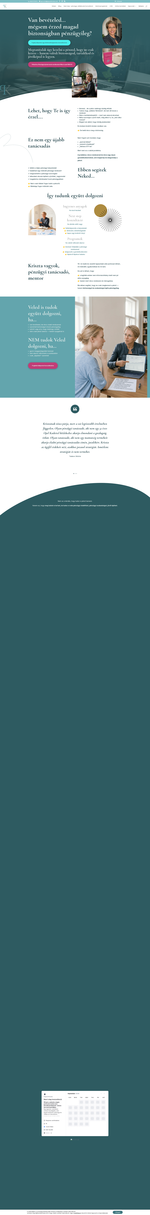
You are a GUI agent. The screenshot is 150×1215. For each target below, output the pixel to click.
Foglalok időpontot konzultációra (43, 365)
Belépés (141, 6)
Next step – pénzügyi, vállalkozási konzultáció (78, 6)
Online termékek (120, 6)
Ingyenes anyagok (75, 206)
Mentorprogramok (101, 6)
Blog (59, 6)
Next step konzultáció (75, 218)
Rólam (54, 6)
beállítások (77, 1213)
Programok (75, 239)
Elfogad (117, 1212)
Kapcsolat (131, 6)
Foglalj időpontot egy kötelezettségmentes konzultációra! (49, 42)
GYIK (111, 6)
